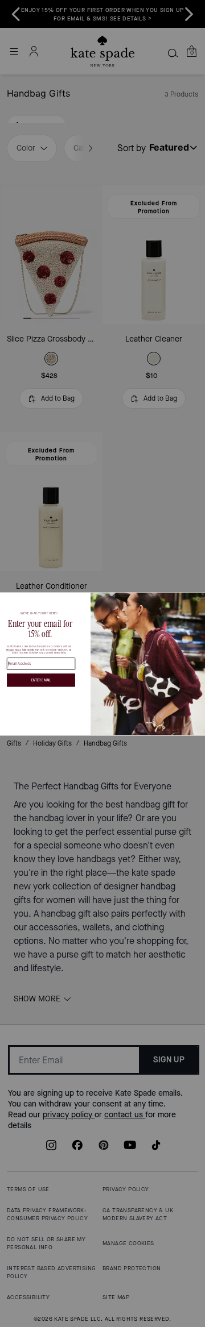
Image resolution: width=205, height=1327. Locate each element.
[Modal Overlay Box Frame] (102, 663)
